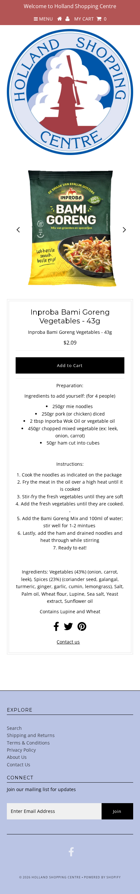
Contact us (68, 642)
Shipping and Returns (31, 735)
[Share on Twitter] (68, 628)
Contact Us (18, 764)
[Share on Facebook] (56, 628)
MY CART (90, 19)
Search (14, 728)
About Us (17, 757)
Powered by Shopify (102, 877)
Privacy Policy (21, 750)
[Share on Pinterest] (81, 628)
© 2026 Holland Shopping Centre (50, 877)
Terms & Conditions (28, 743)
